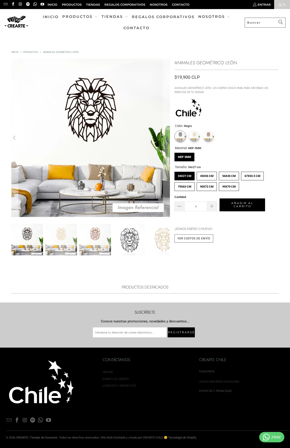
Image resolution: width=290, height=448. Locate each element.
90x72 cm (207, 185)
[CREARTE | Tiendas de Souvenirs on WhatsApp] (35, 4)
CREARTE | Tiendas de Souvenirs (37, 437)
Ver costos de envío (193, 238)
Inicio (52, 4)
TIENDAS (93, 4)
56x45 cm (229, 175)
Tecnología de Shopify (182, 437)
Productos (72, 4)
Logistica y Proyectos (119, 386)
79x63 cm (184, 185)
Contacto (180, 4)
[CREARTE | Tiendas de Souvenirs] (16, 22)
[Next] (166, 138)
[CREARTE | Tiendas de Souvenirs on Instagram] (20, 4)
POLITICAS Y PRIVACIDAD (215, 391)
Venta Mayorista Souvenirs (219, 381)
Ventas (108, 372)
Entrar (264, 4)
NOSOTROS (158, 4)
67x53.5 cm (252, 175)
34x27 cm (184, 175)
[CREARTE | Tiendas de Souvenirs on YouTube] (42, 4)
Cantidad (180, 197)
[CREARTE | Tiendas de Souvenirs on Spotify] (27, 4)
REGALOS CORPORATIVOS (124, 4)
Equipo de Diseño (116, 379)
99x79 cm (229, 185)
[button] (80, 17)
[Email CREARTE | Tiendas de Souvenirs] (5, 4)
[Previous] (14, 138)
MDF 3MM (184, 156)
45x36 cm (207, 175)
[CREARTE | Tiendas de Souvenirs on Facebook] (13, 4)
